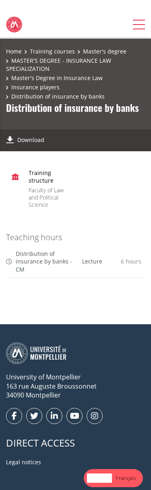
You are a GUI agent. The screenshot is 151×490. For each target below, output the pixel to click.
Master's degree (104, 51)
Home (14, 51)
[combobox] (99, 478)
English (99, 478)
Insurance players (35, 87)
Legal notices (23, 462)
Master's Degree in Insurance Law (57, 78)
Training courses (52, 51)
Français (126, 478)
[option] (126, 478)
